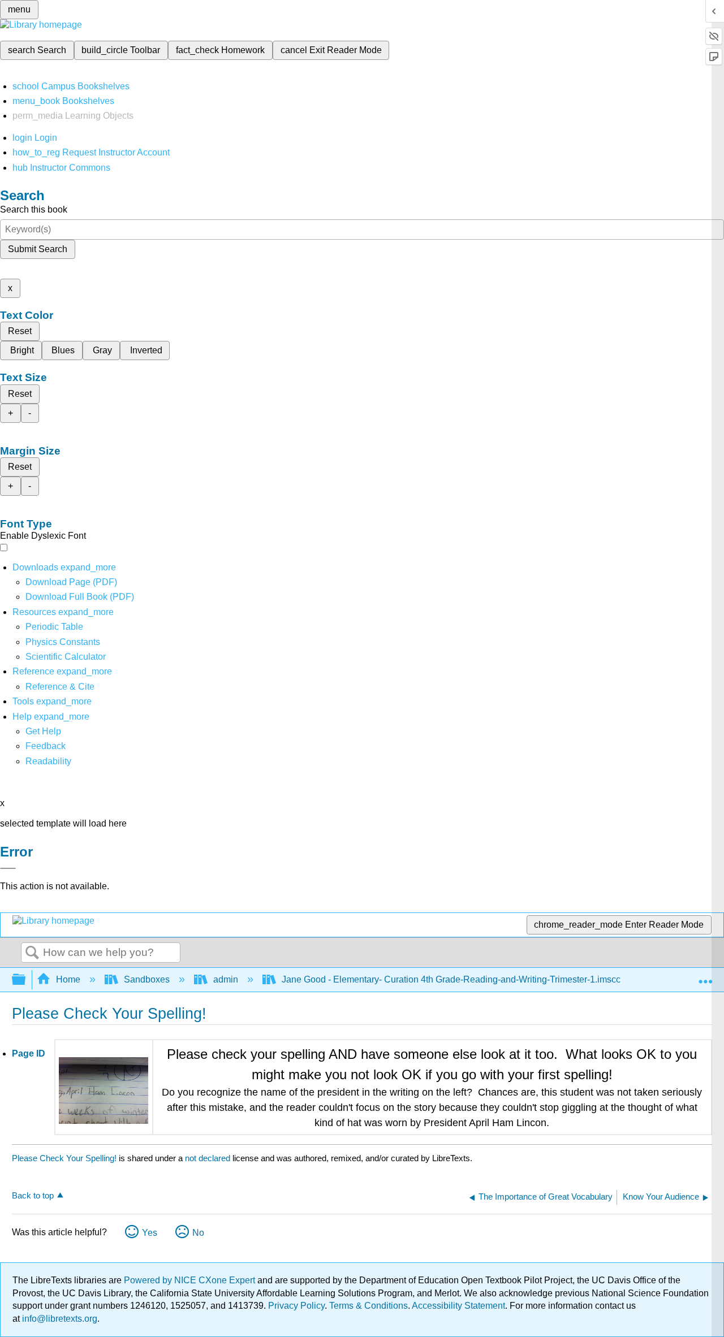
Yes (149, 1233)
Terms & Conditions (368, 1305)
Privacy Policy (296, 1305)
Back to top (33, 1195)
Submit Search (37, 249)
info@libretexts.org (58, 1318)
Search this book (33, 209)
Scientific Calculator (65, 656)
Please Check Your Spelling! (64, 1158)
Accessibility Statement (458, 1305)
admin (225, 979)
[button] (45, 746)
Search (32, 953)
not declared (208, 1158)
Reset (20, 331)
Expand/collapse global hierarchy (26, 980)
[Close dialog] (8, 868)
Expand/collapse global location (705, 976)
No (198, 1233)
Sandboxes (147, 979)
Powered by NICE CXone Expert (190, 1280)
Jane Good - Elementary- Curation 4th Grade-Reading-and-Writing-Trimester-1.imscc (451, 979)
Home (68, 979)
